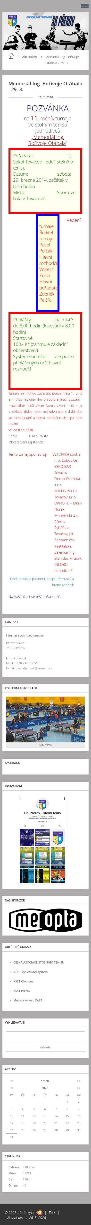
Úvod (11, 56)
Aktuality (29, 56)
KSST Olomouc (23, 981)
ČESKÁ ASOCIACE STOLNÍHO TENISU (38, 962)
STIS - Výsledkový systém (30, 972)
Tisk (52, 1212)
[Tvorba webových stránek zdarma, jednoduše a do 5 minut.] (39, 1212)
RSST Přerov (21, 991)
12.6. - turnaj (45, 744)
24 (11, 1130)
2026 (44, 1088)
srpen (45, 1081)
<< (11, 1081)
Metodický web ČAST (27, 1000)
